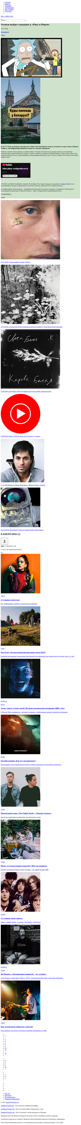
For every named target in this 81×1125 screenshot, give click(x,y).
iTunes (63, 184)
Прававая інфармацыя (12, 1099)
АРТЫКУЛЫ (9, 8)
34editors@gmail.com (8, 1109)
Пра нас (7, 1093)
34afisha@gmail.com (7, 1106)
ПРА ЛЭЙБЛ (9, 9)
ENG (11, 16)
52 (5, 1053)
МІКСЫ (7, 4)
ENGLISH (8, 11)
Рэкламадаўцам (10, 1097)
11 (5, 1050)
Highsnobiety (5, 32)
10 (5, 1048)
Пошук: (3, 20)
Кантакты (8, 1095)
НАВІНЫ (8, 6)
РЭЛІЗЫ (7, 2)
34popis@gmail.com (12, 1102)
